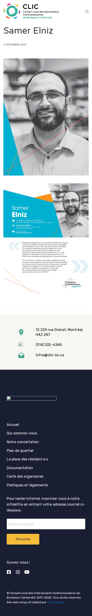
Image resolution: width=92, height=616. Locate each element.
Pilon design (55, 602)
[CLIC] (31, 11)
